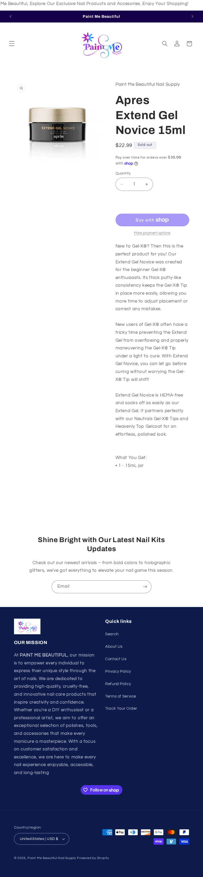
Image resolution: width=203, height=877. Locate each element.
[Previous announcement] (10, 16)
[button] (12, 44)
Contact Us (115, 659)
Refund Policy (118, 684)
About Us (114, 647)
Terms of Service (120, 696)
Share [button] (126, 483)
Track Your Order (121, 708)
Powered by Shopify (93, 858)
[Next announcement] (192, 16)
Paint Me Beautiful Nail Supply (51, 858)
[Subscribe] (145, 586)
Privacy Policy (118, 671)
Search (112, 634)
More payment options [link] (152, 233)
